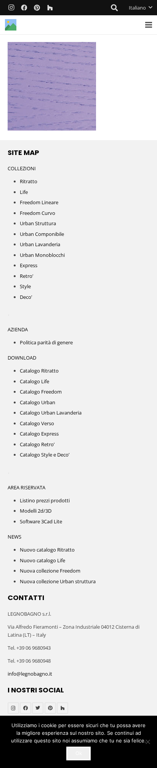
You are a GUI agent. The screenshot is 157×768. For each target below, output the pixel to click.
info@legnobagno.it (30, 673)
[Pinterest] (37, 8)
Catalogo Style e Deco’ (44, 454)
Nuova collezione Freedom (50, 570)
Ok (78, 753)
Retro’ (26, 276)
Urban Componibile (42, 234)
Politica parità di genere (46, 342)
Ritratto (28, 181)
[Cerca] (114, 7)
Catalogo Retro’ (37, 444)
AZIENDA (18, 329)
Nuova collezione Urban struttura (58, 581)
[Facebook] (24, 8)
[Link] (10, 25)
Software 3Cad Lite (41, 521)
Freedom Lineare (39, 202)
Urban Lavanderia (40, 244)
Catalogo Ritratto (39, 370)
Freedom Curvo (37, 213)
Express (28, 265)
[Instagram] (11, 8)
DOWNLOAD (22, 357)
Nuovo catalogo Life (42, 560)
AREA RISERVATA (26, 487)
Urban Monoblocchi (42, 255)
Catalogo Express (39, 433)
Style (25, 286)
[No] (147, 741)
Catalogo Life (34, 381)
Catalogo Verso (37, 423)
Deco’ (26, 297)
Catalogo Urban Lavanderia (51, 412)
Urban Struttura (38, 223)
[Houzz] (50, 8)
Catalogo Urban (37, 402)
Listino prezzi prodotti (45, 500)
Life (24, 192)
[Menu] (148, 24)
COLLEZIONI (22, 168)
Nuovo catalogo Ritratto (47, 549)
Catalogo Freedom (41, 391)
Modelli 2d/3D (35, 510)
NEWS (14, 536)
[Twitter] (37, 708)
